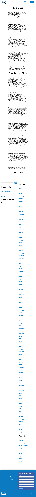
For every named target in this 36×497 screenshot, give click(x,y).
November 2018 (21, 330)
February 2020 (21, 305)
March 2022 (20, 268)
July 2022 (20, 261)
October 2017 (21, 349)
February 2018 (21, 344)
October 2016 (21, 369)
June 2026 (20, 190)
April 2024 (20, 227)
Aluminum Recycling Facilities (5, 191)
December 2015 (21, 385)
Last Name (20, 480)
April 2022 (20, 266)
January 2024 (21, 232)
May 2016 (20, 377)
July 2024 (20, 222)
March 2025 (20, 209)
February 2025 (21, 211)
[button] (25, 2)
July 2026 (20, 188)
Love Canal (20, 453)
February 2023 (21, 250)
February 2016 (21, 382)
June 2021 (20, 279)
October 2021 (21, 273)
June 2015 (20, 395)
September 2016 (21, 370)
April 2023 (20, 247)
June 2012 (20, 424)
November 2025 (21, 196)
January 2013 (21, 413)
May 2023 (20, 245)
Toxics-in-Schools (21, 463)
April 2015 (20, 398)
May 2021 (20, 281)
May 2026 (20, 191)
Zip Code (20, 485)
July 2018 (20, 336)
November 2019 (21, 310)
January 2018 (21, 346)
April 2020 (20, 302)
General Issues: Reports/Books (23, 445)
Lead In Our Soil (3, 193)
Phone (19, 483)
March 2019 (20, 323)
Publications (20, 458)
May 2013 (20, 406)
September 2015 (21, 390)
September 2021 (21, 274)
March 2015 (20, 400)
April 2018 (20, 341)
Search (15, 183)
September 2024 (21, 219)
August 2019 (21, 315)
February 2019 (21, 325)
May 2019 (20, 320)
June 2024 (20, 224)
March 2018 (20, 343)
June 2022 (20, 263)
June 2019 (20, 318)
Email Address (21, 475)
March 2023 (20, 248)
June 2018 (20, 338)
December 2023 (21, 234)
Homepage (20, 448)
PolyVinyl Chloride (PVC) (22, 456)
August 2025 (21, 201)
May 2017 (20, 357)
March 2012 (20, 429)
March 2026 (20, 193)
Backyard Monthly (21, 438)
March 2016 (20, 380)
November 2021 (21, 271)
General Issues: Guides (22, 443)
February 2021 (21, 286)
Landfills (20, 450)
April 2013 (20, 408)
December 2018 (21, 328)
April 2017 (20, 359)
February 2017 (21, 362)
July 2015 (20, 393)
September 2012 (21, 419)
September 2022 (21, 258)
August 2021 (21, 276)
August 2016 (21, 372)
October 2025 (21, 198)
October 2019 (21, 312)
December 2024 (21, 214)
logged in (13, 175)
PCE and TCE (3, 196)
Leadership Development (22, 451)
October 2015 (21, 388)
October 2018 (21, 331)
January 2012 (21, 432)
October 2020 (21, 292)
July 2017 (20, 354)
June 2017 (20, 356)
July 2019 (20, 317)
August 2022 (21, 260)
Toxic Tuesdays (21, 461)
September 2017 (21, 351)
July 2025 (20, 203)
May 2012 (20, 426)
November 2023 (21, 235)
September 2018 (21, 333)
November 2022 (21, 255)
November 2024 (21, 216)
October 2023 (21, 237)
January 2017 (21, 364)
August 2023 (21, 240)
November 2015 (21, 387)
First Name (20, 478)
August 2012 (21, 421)
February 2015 (21, 401)
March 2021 (20, 284)
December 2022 (21, 253)
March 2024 (20, 229)
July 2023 (20, 242)
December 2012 (21, 414)
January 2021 (21, 287)
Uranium (2, 194)
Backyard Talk (21, 440)
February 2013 (21, 411)
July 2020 (20, 297)
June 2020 (20, 299)
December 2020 (21, 289)
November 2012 (21, 416)
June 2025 (20, 204)
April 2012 (20, 427)
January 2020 (21, 307)
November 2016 (21, 367)
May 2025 (20, 206)
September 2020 (21, 294)
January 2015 (21, 403)
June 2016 (20, 375)
